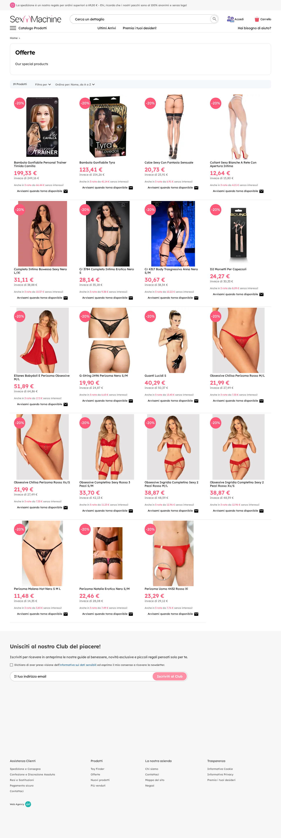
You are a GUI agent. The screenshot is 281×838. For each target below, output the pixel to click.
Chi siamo (151, 768)
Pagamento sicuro (22, 785)
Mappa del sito (154, 780)
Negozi (149, 785)
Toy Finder (97, 768)
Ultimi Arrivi (107, 28)
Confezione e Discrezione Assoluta (32, 774)
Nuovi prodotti (100, 780)
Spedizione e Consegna (25, 768)
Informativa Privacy (220, 774)
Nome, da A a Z (81, 84)
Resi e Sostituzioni (22, 780)
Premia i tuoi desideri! (140, 28)
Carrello (265, 19)
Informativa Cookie (220, 768)
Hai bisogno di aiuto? (254, 28)
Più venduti (98, 785)
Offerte (95, 774)
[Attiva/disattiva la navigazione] (13, 28)
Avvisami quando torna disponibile (42, 191)
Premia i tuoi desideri (221, 780)
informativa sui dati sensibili (77, 664)
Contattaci (17, 791)
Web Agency (17, 804)
